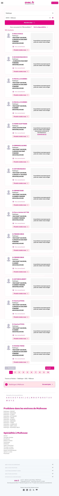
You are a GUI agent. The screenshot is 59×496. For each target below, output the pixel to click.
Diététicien (6, 444)
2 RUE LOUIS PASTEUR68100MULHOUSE (19, 128)
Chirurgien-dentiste (8, 437)
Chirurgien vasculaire (9, 448)
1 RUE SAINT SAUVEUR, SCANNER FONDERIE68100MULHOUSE (19, 196)
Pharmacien (6, 453)
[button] (12, 464)
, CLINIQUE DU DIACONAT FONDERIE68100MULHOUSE (20, 62)
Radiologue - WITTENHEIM (10, 416)
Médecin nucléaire (8, 440)
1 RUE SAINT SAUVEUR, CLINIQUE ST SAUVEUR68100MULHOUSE (19, 174)
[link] (24, 490)
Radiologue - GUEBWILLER (10, 424)
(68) (26, 378)
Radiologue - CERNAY (9, 417)
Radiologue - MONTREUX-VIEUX (12, 427)
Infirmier (6, 435)
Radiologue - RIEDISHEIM (10, 413)
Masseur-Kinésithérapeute (10, 450)
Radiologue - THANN (9, 422)
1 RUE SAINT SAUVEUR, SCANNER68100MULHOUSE (19, 107)
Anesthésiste (7, 439)
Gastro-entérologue (9, 445)
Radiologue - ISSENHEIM (10, 421)
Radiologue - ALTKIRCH (9, 419)
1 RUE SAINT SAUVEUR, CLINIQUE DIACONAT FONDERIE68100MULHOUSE (19, 152)
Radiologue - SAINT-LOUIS (10, 425)
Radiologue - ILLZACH (9, 414)
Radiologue (15, 35)
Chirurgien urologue (8, 447)
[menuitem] (29, 464)
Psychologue (7, 442)
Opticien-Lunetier (8, 452)
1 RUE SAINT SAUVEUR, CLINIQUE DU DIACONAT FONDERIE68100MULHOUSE (19, 40)
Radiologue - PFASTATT (9, 411)
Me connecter (55, 2)
